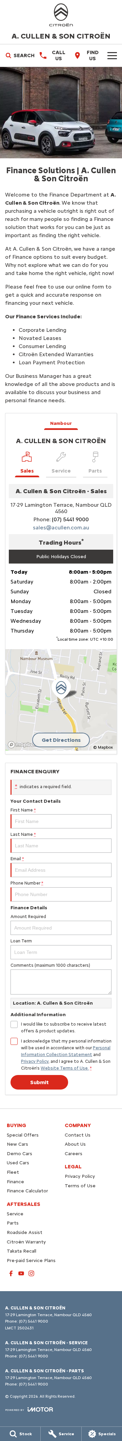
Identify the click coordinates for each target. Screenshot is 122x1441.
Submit (39, 1082)
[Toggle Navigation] (112, 55)
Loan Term (21, 940)
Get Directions (61, 740)
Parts (13, 1223)
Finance (15, 1182)
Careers (73, 1154)
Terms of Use (80, 1186)
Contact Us (77, 1135)
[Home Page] (61, 15)
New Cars (17, 1144)
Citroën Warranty (26, 1242)
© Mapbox (103, 747)
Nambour (61, 423)
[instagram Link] (31, 1273)
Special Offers (23, 1135)
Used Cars (18, 1163)
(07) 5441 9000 (70, 519)
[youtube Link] (21, 1273)
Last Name (23, 834)
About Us (75, 1144)
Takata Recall (21, 1251)
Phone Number (27, 883)
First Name (23, 810)
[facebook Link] (11, 1273)
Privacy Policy (34, 1061)
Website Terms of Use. (65, 1068)
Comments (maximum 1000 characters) (50, 965)
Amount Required (28, 916)
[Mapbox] (24, 745)
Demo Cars (19, 1154)
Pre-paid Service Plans (31, 1260)
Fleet (13, 1172)
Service (15, 1214)
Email (17, 858)
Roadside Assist (24, 1232)
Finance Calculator (27, 1191)
